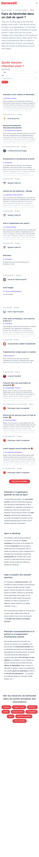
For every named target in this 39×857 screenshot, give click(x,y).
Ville (3, 75)
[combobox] (19, 72)
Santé (11, 716)
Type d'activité (6, 69)
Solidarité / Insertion (23, 716)
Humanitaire (31, 712)
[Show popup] (36, 78)
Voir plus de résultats (19, 481)
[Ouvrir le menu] (36, 3)
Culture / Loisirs (19, 707)
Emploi (5, 712)
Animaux (6, 707)
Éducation (32, 707)
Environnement (18, 712)
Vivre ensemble (19, 721)
